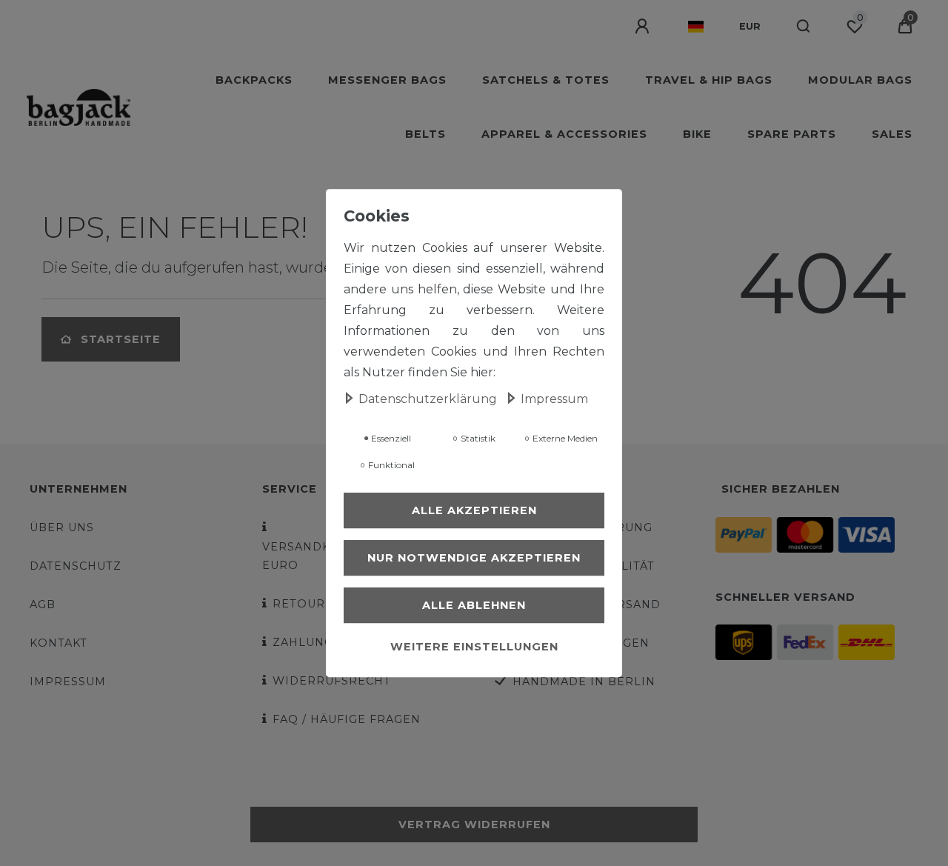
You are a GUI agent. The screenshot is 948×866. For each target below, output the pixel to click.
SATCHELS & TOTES (546, 80)
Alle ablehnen (474, 606)
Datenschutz (75, 566)
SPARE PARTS (791, 134)
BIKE (697, 134)
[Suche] (804, 26)
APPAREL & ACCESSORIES (564, 134)
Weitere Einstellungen (474, 647)
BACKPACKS (254, 80)
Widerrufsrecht (332, 680)
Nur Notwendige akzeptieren (474, 558)
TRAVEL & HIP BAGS (708, 80)
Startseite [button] (121, 339)
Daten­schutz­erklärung (429, 400)
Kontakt (58, 643)
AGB (43, 604)
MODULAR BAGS (860, 80)
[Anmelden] (643, 27)
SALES (892, 134)
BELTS (425, 134)
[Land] (695, 26)
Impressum (68, 681)
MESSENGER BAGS (387, 80)
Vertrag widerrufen (474, 824)
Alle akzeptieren (474, 511)
